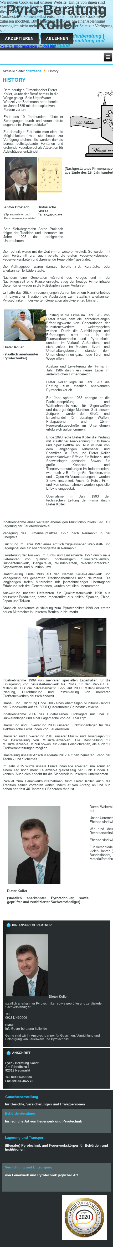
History (14, 80)
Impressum (47, 46)
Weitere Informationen (18, 46)
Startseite (33, 71)
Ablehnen (57, 38)
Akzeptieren (19, 38)
